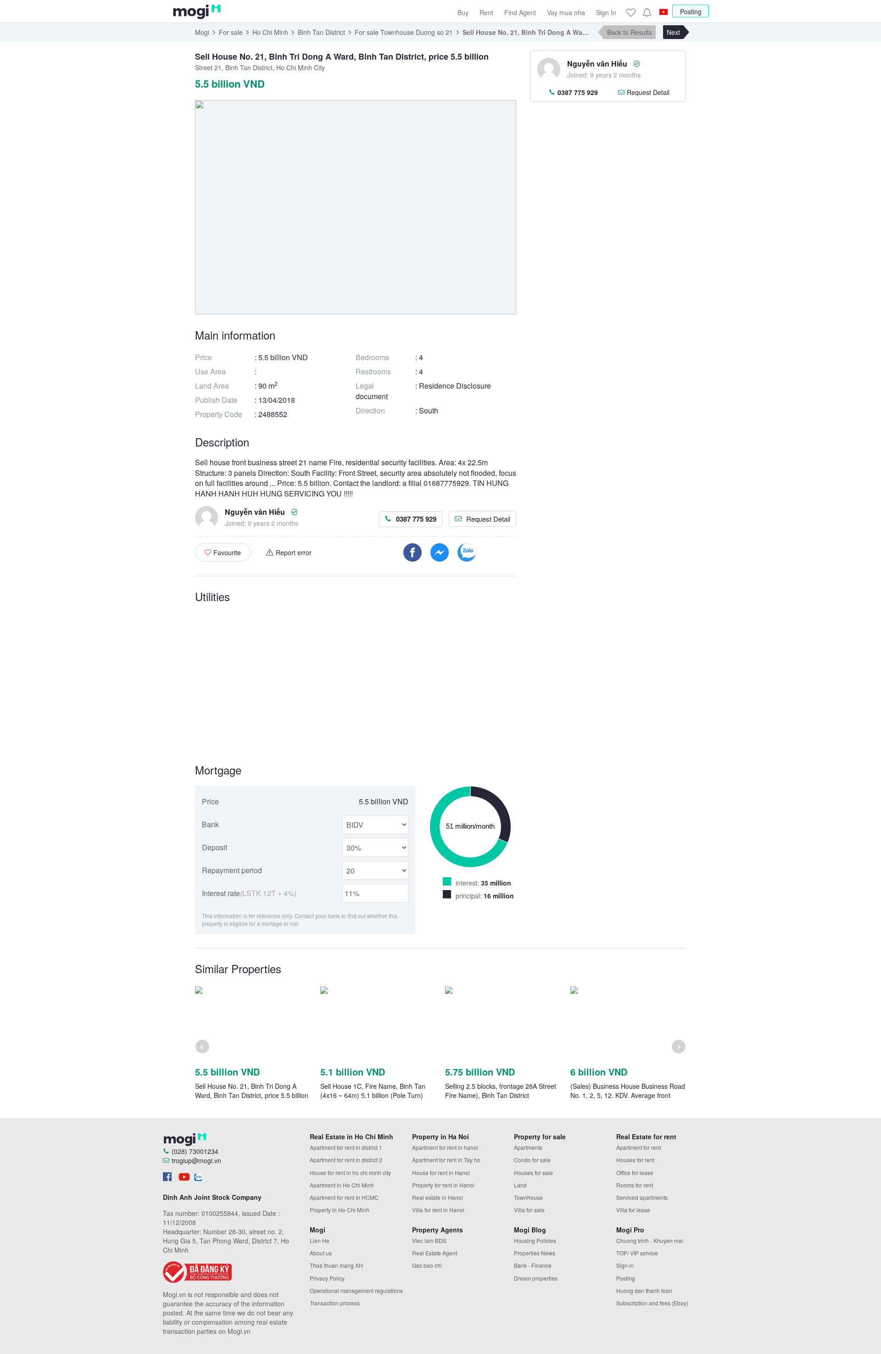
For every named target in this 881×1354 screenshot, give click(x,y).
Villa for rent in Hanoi (438, 1210)
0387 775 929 (416, 519)
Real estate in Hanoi (437, 1197)
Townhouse (528, 1197)
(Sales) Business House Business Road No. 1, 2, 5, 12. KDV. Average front (627, 1090)
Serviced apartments (642, 1197)
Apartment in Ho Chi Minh (342, 1185)
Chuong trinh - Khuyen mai (649, 1240)
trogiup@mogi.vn (196, 1160)
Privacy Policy (327, 1278)
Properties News (534, 1253)
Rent (486, 12)
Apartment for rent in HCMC (344, 1197)
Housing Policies (535, 1240)
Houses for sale (533, 1172)
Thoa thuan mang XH (336, 1265)
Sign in (625, 1265)
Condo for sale (532, 1160)
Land (520, 1185)
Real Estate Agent (434, 1253)
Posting (691, 11)
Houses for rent (635, 1160)
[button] (646, 12)
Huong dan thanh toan (644, 1290)
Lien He (319, 1240)
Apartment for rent (638, 1147)
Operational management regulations (356, 1290)
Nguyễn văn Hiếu (255, 512)
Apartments (528, 1147)
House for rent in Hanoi (441, 1172)
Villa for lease (633, 1210)
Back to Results (629, 32)
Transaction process (335, 1303)
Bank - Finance (533, 1265)
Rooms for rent (634, 1185)
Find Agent (520, 12)
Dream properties (536, 1278)
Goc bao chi (427, 1265)
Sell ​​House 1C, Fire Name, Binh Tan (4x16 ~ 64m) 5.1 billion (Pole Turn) (372, 1090)
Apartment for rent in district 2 (346, 1160)
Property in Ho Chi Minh (339, 1210)
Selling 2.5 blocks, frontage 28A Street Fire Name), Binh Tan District (500, 1090)
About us (321, 1253)
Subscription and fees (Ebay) (652, 1303)
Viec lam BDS (429, 1240)
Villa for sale (529, 1210)
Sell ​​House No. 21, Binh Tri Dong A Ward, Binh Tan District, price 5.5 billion (251, 1090)
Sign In (606, 12)
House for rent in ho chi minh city (350, 1172)
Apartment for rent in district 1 (346, 1147)
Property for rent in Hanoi (443, 1185)
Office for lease (634, 1172)
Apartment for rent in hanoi (445, 1147)
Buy (462, 12)
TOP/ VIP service (637, 1253)
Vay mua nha (566, 12)
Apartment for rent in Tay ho (446, 1160)
